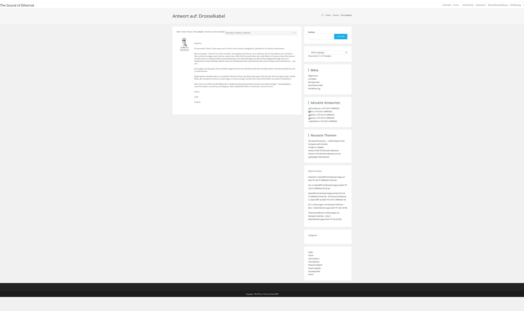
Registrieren (313, 76)
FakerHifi (312, 177)
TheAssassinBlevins (316, 213)
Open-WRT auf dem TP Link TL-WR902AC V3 (328, 199)
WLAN (310, 274)
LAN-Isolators (313, 258)
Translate (327, 56)
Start (178, 32)
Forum (189, 32)
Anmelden (312, 79)
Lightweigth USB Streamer (318, 157)
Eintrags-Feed (313, 82)
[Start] (322, 15)
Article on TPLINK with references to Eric (324, 153)
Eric (309, 185)
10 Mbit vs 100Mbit (316, 147)
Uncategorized (314, 271)
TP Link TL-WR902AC (331, 108)
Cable (310, 252)
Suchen (311, 32)
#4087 (293, 33)
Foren (184, 32)
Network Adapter (315, 265)
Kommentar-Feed (315, 85)
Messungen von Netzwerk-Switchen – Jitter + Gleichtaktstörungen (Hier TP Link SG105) (325, 216)
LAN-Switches (313, 262)
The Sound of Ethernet (17, 5)
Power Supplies (314, 268)
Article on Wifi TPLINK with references (323, 150)
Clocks (310, 255)
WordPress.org (314, 88)
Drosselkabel (346, 15)
